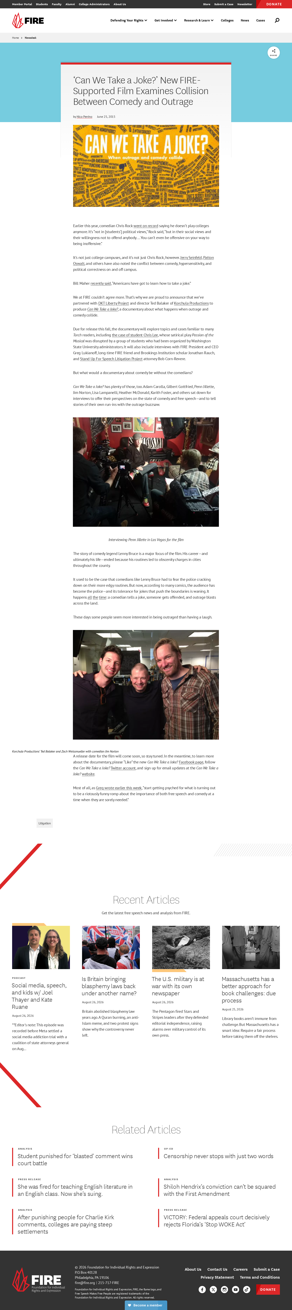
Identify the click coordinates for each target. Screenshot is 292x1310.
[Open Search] (277, 20)
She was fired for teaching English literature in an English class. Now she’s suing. (75, 1190)
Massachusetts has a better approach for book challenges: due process (249, 989)
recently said (101, 283)
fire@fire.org (85, 1282)
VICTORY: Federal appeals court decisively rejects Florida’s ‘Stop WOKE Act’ (216, 1220)
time (102, 597)
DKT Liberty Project (113, 303)
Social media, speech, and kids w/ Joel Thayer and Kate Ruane (39, 995)
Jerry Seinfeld (191, 257)
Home (15, 38)
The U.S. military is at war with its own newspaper (178, 985)
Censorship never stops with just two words (219, 1155)
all (90, 597)
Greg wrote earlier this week (119, 787)
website (88, 774)
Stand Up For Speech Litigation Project (111, 358)
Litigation (45, 823)
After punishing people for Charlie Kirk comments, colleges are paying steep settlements (66, 1224)
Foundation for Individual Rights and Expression (123, 1267)
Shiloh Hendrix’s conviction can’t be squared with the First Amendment (220, 1190)
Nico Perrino (84, 117)
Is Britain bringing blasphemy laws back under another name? (109, 985)
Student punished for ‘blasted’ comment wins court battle (75, 1159)
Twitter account (123, 768)
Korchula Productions (191, 303)
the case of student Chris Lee (135, 335)
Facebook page (191, 762)
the (95, 597)
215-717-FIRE (108, 1282)
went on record (145, 225)
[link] (29, 20)
